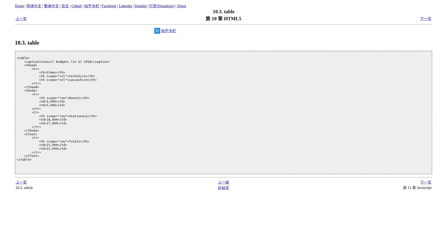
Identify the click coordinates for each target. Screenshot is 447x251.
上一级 (223, 182)
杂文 (65, 6)
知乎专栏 (91, 6)
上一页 (21, 19)
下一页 (425, 19)
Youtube (140, 6)
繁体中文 (51, 6)
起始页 (223, 188)
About (181, 6)
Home (19, 6)
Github (76, 6)
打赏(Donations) (161, 6)
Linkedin (125, 6)
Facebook (109, 6)
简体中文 (34, 6)
